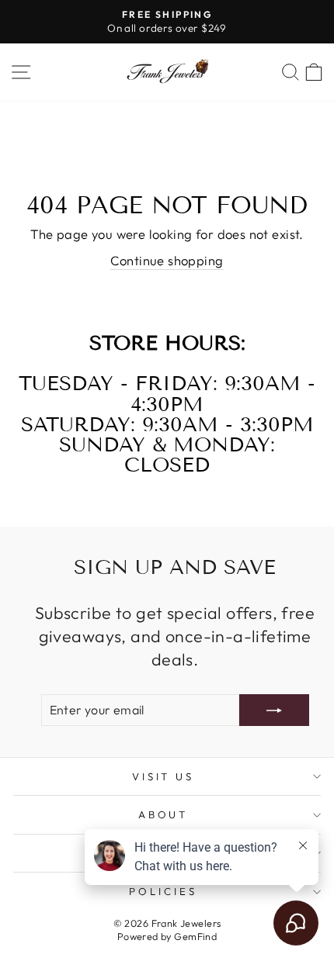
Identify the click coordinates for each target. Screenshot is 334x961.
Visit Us (163, 776)
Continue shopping (166, 260)
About (163, 814)
